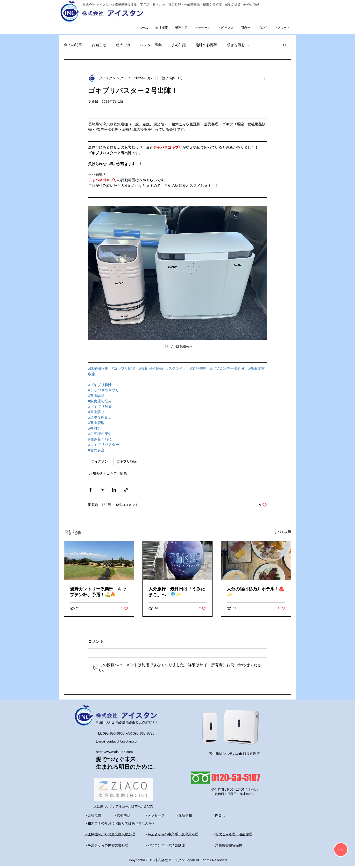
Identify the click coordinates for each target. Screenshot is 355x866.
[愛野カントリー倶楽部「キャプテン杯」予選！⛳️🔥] (99, 560)
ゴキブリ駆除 (126, 461)
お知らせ (99, 45)
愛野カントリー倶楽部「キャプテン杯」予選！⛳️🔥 (98, 591)
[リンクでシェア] (126, 490)
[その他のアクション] (264, 78)
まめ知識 (178, 45)
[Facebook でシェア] (90, 490)
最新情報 (185, 815)
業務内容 (123, 815)
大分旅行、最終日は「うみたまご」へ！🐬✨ (177, 591)
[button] (285, 45)
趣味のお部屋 (206, 45)
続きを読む (236, 45)
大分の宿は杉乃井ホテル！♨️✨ (255, 591)
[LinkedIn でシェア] (114, 490)
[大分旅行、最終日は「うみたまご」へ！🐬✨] (178, 560)
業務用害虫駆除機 (228, 845)
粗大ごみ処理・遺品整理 (233, 834)
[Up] (341, 849)
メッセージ (156, 815)
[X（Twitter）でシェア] (102, 490)
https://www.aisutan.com (114, 752)
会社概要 (94, 815)
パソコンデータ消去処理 (166, 845)
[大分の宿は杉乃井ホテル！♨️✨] (256, 560)
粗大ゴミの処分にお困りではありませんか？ (121, 823)
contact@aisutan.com (123, 741)
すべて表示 (282, 532)
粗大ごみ (123, 45)
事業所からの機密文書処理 (108, 845)
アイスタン (99, 461)
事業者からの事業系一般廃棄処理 (173, 834)
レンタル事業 (151, 45)
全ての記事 (73, 45)
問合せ (220, 815)
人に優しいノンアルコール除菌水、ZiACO (123, 806)
